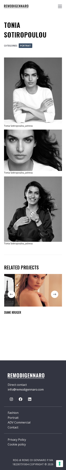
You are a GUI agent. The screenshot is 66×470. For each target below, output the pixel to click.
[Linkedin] (29, 399)
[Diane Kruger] (33, 290)
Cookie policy (17, 444)
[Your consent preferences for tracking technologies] (59, 463)
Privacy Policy (17, 440)
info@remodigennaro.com (26, 389)
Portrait (25, 45)
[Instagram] (11, 399)
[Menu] (60, 6)
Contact (13, 427)
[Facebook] (20, 399)
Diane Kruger (12, 312)
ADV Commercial (19, 422)
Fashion (13, 413)
